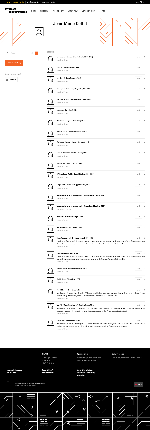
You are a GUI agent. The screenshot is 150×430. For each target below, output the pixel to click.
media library (58, 11)
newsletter (45, 2)
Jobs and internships (14, 370)
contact (102, 11)
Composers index (88, 11)
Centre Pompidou (48, 373)
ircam (8, 2)
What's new (73, 11)
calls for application (33, 2)
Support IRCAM (47, 370)
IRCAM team (11, 373)
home (33, 11)
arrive (53, 2)
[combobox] (22, 53)
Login (137, 2)
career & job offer (18, 2)
